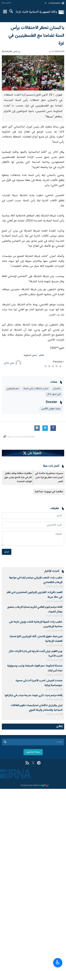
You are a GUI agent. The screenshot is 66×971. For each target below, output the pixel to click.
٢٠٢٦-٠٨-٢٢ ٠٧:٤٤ (52, 714)
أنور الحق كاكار (53, 394)
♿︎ (57, 962)
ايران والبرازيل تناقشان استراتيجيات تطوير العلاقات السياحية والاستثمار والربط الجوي (36, 707)
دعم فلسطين (13, 389)
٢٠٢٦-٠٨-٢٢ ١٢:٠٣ (52, 616)
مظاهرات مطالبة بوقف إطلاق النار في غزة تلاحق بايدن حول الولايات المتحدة (18, 478)
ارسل (6, 552)
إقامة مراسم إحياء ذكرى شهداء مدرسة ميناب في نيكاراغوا (33, 695)
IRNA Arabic (36, 12)
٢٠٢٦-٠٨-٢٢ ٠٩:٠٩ (52, 700)
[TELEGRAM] (38, 763)
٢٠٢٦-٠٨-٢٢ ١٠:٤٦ (52, 675)
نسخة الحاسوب (33, 752)
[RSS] (27, 763)
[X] (33, 763)
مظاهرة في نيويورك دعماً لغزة (49, 492)
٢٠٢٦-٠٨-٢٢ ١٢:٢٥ (52, 601)
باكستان (56, 389)
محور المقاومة (30, 355)
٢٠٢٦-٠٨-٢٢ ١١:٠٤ (52, 645)
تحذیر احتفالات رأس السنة (35, 389)
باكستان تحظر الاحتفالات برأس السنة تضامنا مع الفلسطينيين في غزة (36, 35)
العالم (41, 355)
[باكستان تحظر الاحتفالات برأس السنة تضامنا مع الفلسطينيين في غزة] (33, 73)
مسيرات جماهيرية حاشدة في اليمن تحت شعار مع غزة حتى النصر (49, 478)
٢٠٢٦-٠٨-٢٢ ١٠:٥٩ (52, 660)
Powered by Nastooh (31, 785)
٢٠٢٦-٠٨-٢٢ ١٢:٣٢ (52, 587)
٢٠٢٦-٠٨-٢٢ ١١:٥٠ (52, 631)
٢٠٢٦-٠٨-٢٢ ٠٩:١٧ (52, 689)
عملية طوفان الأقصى (50, 409)
